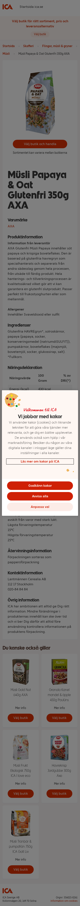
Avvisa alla (40, 496)
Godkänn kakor (40, 486)
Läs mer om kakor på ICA (40, 461)
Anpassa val (40, 507)
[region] (40, 453)
